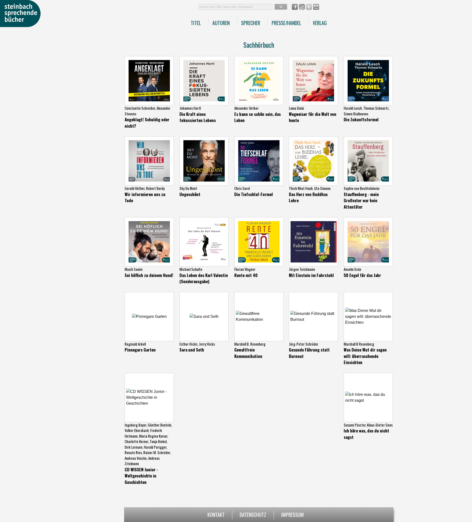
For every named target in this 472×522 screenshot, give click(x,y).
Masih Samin (134, 269)
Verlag (320, 23)
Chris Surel (242, 188)
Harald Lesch (353, 108)
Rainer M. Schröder (156, 452)
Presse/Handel (286, 23)
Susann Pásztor (355, 425)
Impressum (292, 514)
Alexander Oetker (246, 108)
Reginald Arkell (135, 344)
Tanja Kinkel (158, 441)
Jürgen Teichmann (302, 269)
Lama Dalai (296, 108)
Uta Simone (322, 188)
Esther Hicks (188, 344)
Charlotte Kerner (136, 441)
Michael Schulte (190, 269)
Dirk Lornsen (133, 447)
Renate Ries (133, 452)
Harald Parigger (155, 447)
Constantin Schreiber (140, 108)
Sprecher (250, 23)
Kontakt (216, 514)
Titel (196, 23)
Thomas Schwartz (376, 108)
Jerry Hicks (207, 344)
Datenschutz (253, 514)
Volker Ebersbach (137, 430)
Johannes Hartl (190, 108)
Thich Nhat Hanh (301, 188)
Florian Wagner (244, 269)
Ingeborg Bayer (135, 425)
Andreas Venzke (136, 458)
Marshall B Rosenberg (359, 344)
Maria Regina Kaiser (153, 436)
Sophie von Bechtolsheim (361, 188)
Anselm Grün (352, 269)
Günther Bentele (159, 425)
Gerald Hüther (135, 188)
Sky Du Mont (188, 188)
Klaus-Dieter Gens (380, 425)
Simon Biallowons (356, 113)
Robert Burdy (155, 188)
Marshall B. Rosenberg (250, 344)
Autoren (221, 23)
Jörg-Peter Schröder (303, 344)
